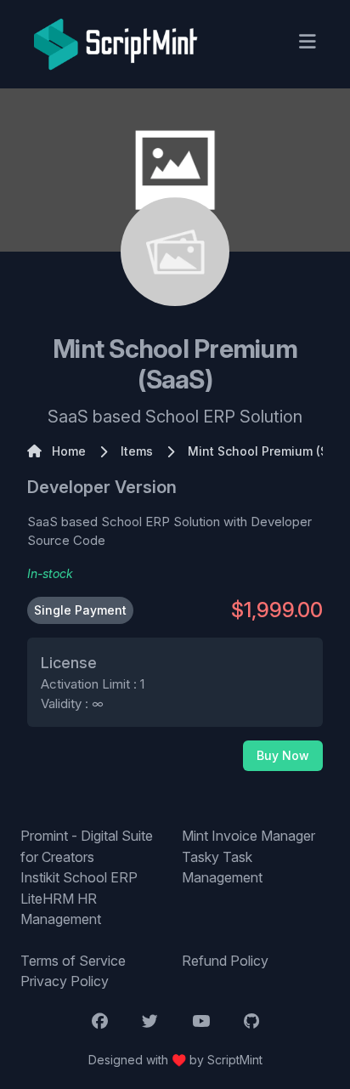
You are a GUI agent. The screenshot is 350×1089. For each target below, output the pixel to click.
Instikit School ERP (79, 877)
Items (137, 451)
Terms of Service (73, 960)
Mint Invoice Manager (248, 835)
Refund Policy (225, 960)
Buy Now (283, 755)
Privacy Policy (64, 981)
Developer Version (102, 487)
